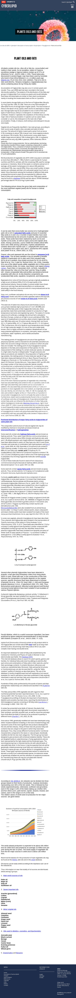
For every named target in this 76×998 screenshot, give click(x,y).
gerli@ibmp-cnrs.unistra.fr (64, 992)
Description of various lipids (11, 974)
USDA (33, 860)
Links (5, 982)
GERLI (3, 2)
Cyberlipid (9, 6)
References (7, 979)
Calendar (6, 980)
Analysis (6, 976)
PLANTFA (46, 686)
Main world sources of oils (13, 876)
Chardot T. (15, 716)
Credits (41, 977)
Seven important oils (10, 889)
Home (5, 972)
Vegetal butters (8, 953)
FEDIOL (14, 860)
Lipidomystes (10, 2)
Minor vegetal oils (9, 909)
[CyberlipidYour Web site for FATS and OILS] (66, 975)
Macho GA (5, 80)
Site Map (41, 976)
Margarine (19, 953)
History (6, 983)
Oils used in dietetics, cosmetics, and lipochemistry (22, 931)
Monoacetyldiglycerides (9, 508)
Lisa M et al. (43, 702)
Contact (6, 985)
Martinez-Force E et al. (31, 403)
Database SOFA (27, 657)
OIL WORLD (15, 781)
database (17, 178)
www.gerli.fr (60, 994)
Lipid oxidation (8, 977)
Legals (41, 974)
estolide (43, 457)
